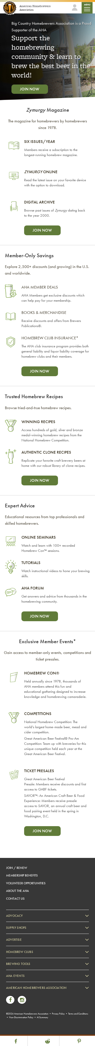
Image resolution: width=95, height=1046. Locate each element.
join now (42, 230)
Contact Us (15, 899)
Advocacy (14, 916)
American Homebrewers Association (36, 988)
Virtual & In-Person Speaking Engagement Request (43, 1020)
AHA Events (15, 976)
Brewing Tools (18, 964)
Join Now (29, 89)
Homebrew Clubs (19, 952)
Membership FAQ (22, 1000)
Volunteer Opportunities (26, 883)
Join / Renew (16, 868)
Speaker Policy (20, 1027)
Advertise (14, 940)
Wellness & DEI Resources (27, 1014)
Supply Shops (16, 928)
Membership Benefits (22, 875)
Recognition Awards (24, 1007)
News (15, 993)
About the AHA (17, 891)
